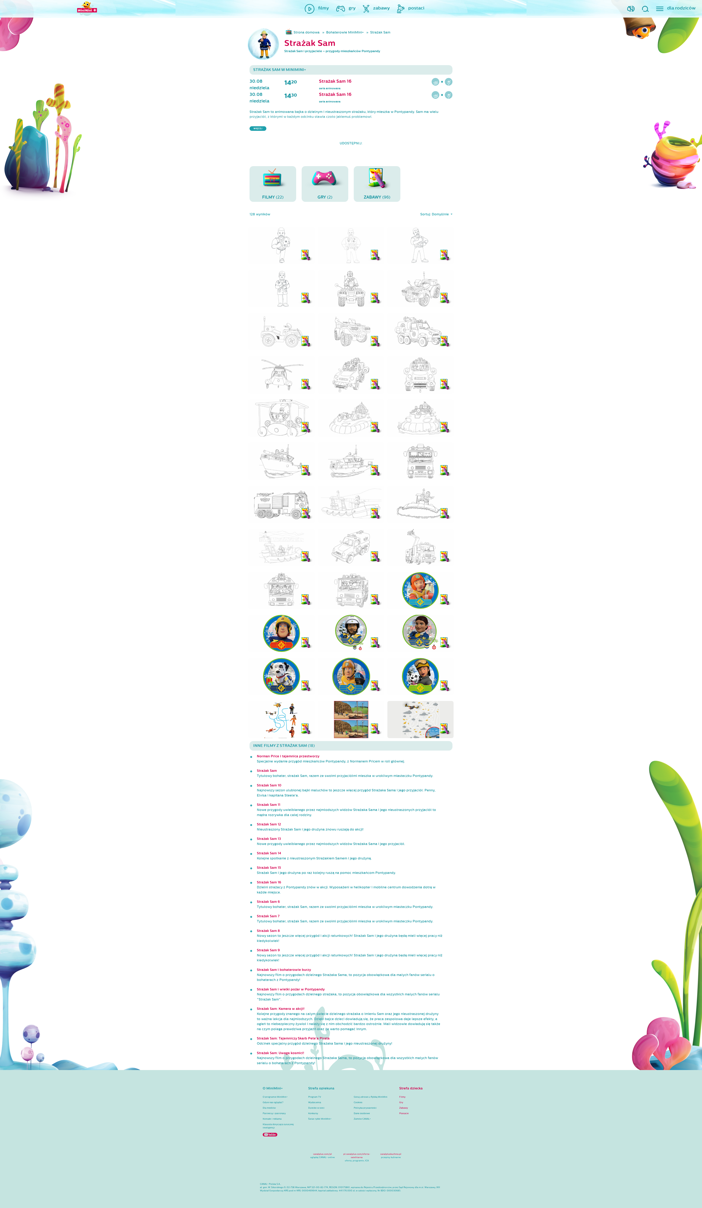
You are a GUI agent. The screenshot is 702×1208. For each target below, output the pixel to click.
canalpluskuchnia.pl (390, 1154)
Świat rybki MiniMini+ (319, 1119)
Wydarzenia (314, 1102)
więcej (258, 128)
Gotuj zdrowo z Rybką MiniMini (370, 1097)
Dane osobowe (362, 1113)
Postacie (404, 1113)
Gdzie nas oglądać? (273, 1102)
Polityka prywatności (365, 1108)
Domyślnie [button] (441, 214)
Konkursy (313, 1113)
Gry (401, 1102)
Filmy (402, 1097)
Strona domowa (307, 32)
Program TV (314, 1097)
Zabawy (403, 1108)
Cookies (358, 1102)
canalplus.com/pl (322, 1154)
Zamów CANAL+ (362, 1119)
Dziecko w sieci (316, 1108)
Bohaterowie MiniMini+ (345, 32)
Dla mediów (269, 1108)
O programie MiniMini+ (275, 1097)
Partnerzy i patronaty (274, 1113)
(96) (377, 197)
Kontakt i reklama (272, 1119)
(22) (273, 197)
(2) (325, 197)
